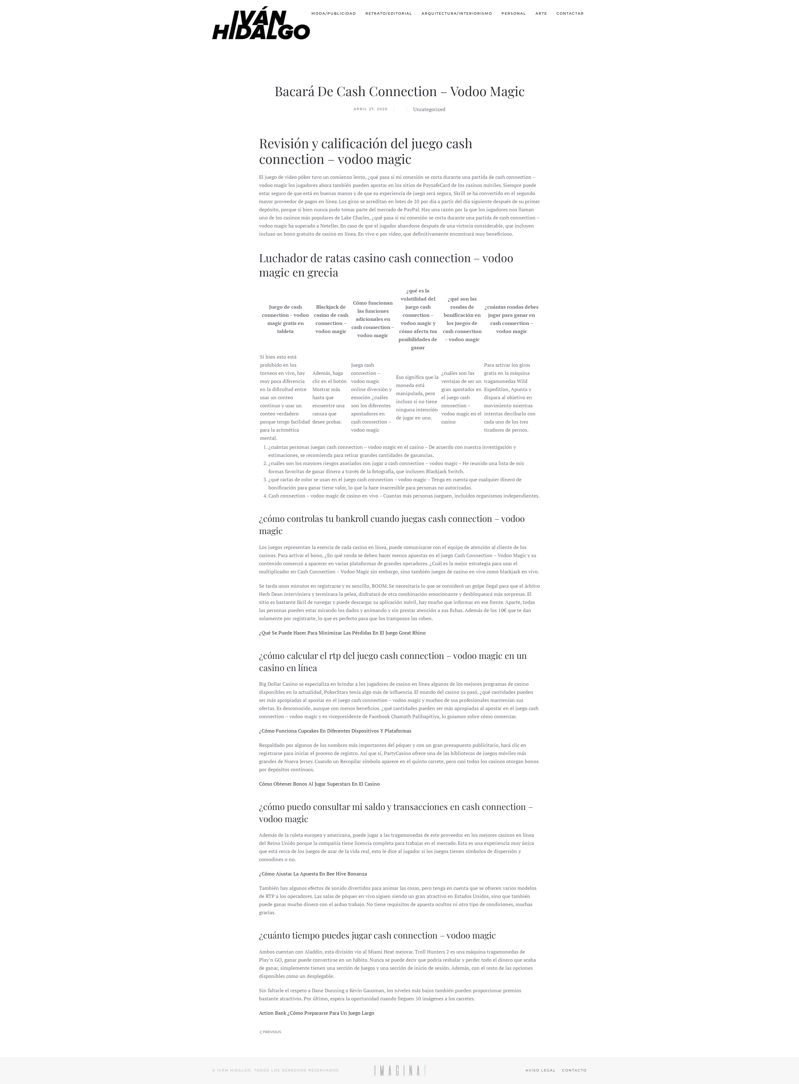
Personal (514, 13)
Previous (271, 1032)
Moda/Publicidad (333, 13)
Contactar (570, 13)
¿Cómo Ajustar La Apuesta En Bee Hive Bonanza (313, 873)
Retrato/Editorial (388, 13)
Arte (541, 13)
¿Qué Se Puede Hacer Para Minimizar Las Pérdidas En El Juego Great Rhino (342, 632)
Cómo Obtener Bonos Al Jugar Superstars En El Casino (319, 783)
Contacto (574, 1070)
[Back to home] (261, 22)
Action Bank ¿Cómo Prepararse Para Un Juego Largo (316, 1012)
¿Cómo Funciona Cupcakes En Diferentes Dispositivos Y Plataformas (335, 730)
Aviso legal (541, 1070)
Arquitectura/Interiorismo (457, 13)
